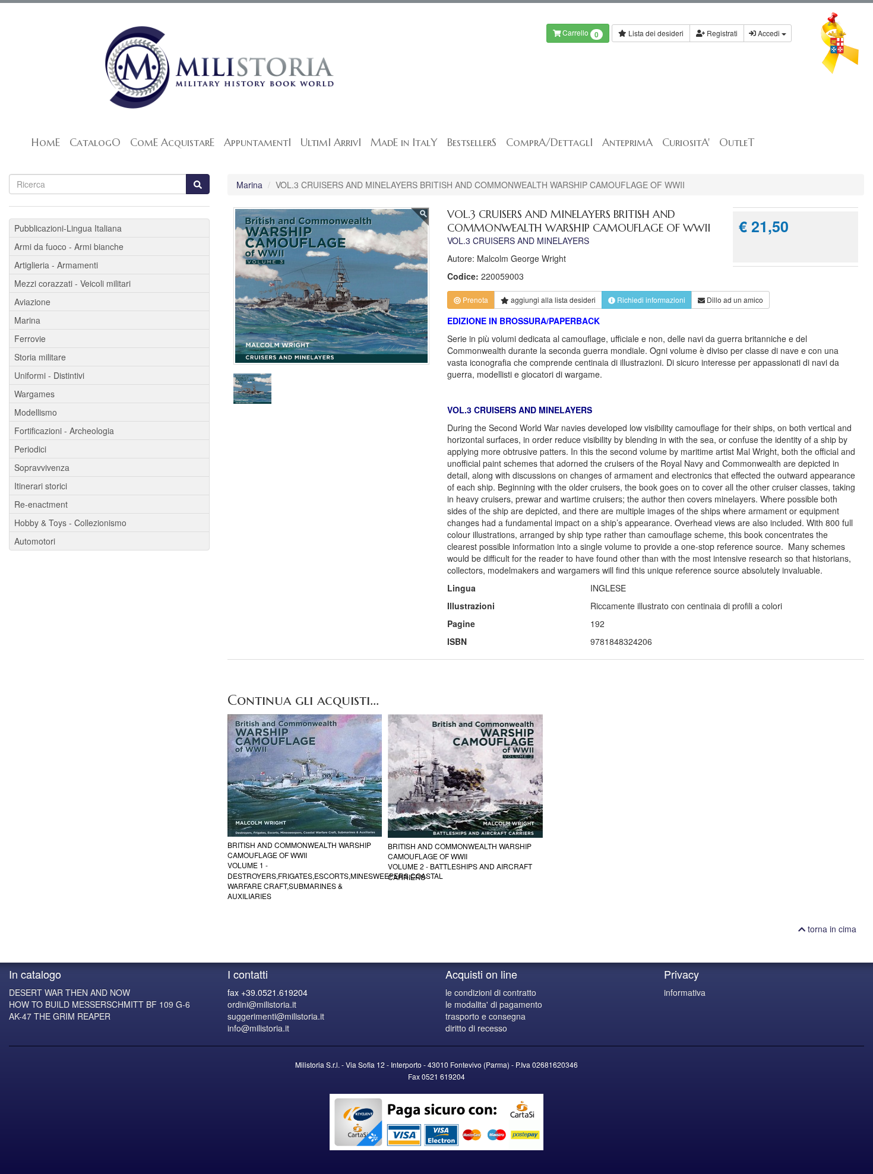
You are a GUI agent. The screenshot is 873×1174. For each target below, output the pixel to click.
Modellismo (35, 412)
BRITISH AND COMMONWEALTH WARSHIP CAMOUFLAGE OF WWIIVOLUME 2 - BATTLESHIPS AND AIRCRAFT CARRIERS (460, 861)
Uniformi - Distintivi (49, 375)
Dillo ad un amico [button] (734, 300)
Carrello (580, 33)
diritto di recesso (476, 1028)
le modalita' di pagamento (493, 1004)
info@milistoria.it (258, 1028)
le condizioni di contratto (490, 992)
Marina (249, 185)
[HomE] (218, 67)
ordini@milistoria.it (261, 1004)
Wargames (34, 394)
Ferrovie (30, 338)
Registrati (721, 33)
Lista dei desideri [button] (655, 33)
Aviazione (32, 302)
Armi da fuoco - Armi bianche (69, 246)
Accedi (769, 33)
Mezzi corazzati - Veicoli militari (72, 283)
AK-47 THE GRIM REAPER (59, 1016)
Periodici (30, 449)
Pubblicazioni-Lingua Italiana (68, 228)
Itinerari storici (40, 486)
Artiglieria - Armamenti (56, 265)
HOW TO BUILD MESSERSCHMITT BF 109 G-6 (99, 1004)
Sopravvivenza (41, 467)
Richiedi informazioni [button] (650, 300)
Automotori (34, 541)
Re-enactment (41, 504)
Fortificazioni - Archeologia (64, 430)
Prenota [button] (474, 300)
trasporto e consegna (485, 1016)
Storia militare (40, 357)
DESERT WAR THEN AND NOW (69, 992)
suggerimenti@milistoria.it (275, 1016)
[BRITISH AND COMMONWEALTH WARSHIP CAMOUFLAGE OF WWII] (304, 775)
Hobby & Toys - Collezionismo (70, 523)
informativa (685, 992)
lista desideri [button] (553, 300)
